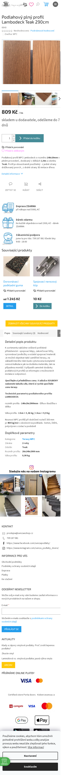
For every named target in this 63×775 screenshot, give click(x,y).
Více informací (36, 747)
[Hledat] (37, 4)
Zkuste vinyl (8, 653)
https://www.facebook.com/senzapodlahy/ (28, 543)
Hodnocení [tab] (43, 333)
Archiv (8, 665)
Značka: (11, 34)
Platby (5, 575)
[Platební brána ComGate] (16, 706)
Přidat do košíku (31, 138)
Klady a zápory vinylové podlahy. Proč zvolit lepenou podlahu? (28, 647)
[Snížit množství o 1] (13, 140)
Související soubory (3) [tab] (24, 333)
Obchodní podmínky (12, 562)
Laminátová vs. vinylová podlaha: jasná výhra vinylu (27, 658)
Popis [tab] (7, 333)
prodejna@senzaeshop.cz (20, 533)
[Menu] (55, 4)
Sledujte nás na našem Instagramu (32, 471)
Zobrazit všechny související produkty (31, 323)
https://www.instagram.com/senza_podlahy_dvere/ (33, 548)
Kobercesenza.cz (46, 695)
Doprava (6, 570)
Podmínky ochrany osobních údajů (19, 566)
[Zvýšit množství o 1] (13, 136)
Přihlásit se (11, 629)
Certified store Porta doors (22, 695)
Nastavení (30, 756)
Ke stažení (7, 579)
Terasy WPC (28, 439)
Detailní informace (11, 174)
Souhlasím (30, 767)
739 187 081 (12, 538)
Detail (9, 306)
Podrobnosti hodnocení (42, 30)
